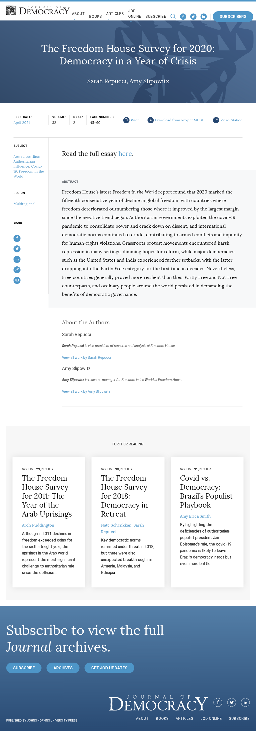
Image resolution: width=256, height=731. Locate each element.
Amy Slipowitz (149, 81)
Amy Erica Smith (195, 516)
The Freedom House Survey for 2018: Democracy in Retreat (124, 496)
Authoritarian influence (24, 164)
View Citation (231, 120)
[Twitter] (193, 16)
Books (95, 16)
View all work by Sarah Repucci (86, 358)
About (142, 719)
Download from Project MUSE (179, 120)
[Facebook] (183, 16)
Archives (63, 668)
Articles (185, 719)
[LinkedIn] (203, 16)
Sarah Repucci (106, 81)
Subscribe (156, 16)
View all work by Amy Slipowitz (86, 391)
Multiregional (25, 203)
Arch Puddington (38, 525)
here (125, 154)
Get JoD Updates (109, 668)
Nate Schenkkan (116, 525)
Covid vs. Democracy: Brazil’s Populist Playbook (206, 492)
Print (135, 120)
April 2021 (22, 122)
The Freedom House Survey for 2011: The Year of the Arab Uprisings (47, 496)
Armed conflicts (27, 156)
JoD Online (134, 14)
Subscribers (233, 16)
